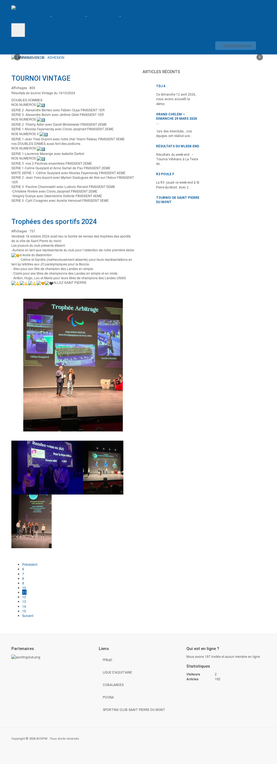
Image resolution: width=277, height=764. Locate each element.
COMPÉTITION (106, 16)
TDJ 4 (160, 86)
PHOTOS (139, 16)
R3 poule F (165, 174)
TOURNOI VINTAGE (40, 78)
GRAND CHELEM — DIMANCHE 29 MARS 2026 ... (176, 118)
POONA (108, 697)
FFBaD (107, 660)
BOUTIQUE (166, 16)
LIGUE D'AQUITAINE (117, 672)
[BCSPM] (19, 7)
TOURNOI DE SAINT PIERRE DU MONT (177, 200)
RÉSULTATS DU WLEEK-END (177, 146)
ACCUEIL (21, 16)
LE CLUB (43, 16)
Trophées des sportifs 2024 (54, 222)
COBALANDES (113, 685)
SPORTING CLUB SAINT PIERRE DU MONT (134, 710)
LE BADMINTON (72, 16)
